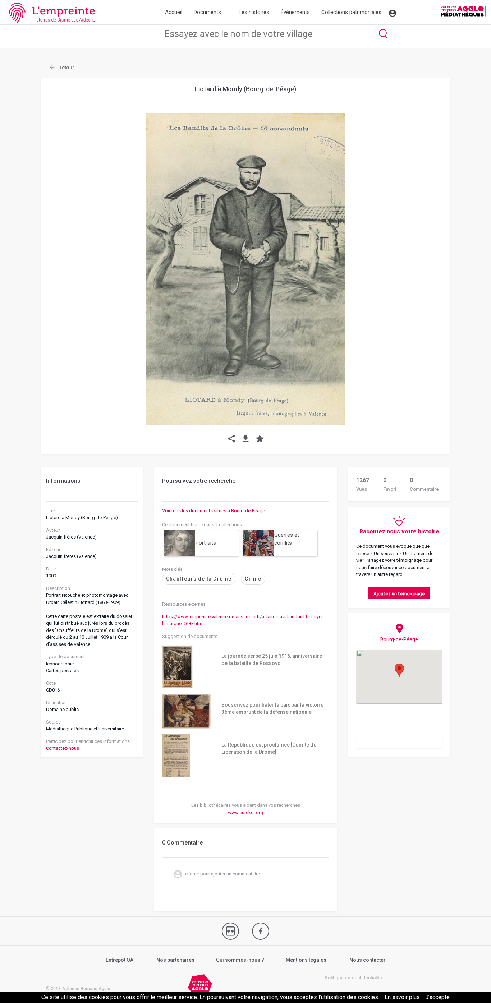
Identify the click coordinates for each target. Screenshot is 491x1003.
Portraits (206, 543)
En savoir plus (402, 997)
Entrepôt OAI (120, 960)
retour (66, 67)
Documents (207, 12)
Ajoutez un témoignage (399, 593)
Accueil (173, 12)
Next (427, 251)
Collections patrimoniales (351, 12)
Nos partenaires (175, 960)
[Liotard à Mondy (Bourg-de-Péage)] (245, 269)
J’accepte (437, 997)
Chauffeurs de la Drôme (198, 579)
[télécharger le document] (245, 439)
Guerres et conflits (286, 539)
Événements (295, 12)
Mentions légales (306, 960)
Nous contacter (367, 960)
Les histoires (254, 12)
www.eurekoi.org (245, 812)
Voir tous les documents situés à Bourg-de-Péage (213, 510)
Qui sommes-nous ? (240, 960)
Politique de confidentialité (353, 977)
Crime (253, 579)
